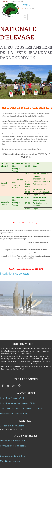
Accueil (5, 1)
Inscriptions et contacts (14, 273)
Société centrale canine (14, 413)
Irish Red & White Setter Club (17, 403)
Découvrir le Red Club (13, 440)
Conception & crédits (12, 456)
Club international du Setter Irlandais (22, 408)
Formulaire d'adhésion (13, 445)
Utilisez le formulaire (12, 425)
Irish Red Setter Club (12, 398)
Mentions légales (10, 461)
